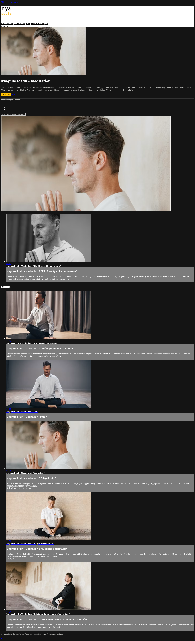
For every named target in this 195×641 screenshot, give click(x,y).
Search (4, 23)
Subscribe (6, 94)
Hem (28, 23)
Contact (4, 634)
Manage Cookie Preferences (45, 634)
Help (10, 634)
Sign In (4, 26)
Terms (15, 634)
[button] (2, 21)
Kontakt (21, 23)
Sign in (45, 23)
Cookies (29, 634)
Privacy (21, 634)
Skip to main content (9, 2)
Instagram (13, 23)
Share (13, 94)
